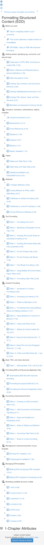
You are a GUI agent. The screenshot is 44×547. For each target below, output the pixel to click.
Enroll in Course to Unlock (22, 540)
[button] (1, 2)
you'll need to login (31, 537)
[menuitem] (1, 5)
